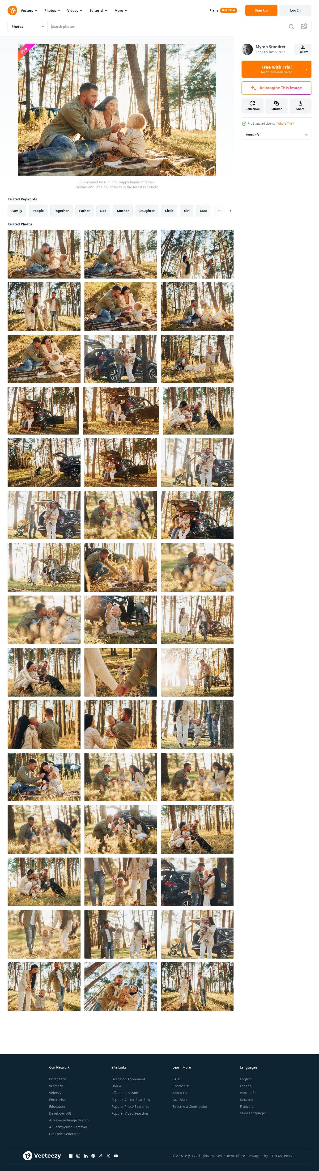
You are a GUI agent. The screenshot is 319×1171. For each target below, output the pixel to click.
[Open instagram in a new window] (78, 1156)
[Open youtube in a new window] (116, 1156)
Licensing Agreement (128, 1079)
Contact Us (181, 1086)
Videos (72, 10)
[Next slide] (226, 210)
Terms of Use (236, 1156)
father (84, 210)
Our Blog (180, 1099)
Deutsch (246, 1099)
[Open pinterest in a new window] (93, 1156)
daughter (147, 210)
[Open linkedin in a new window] (86, 1156)
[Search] (291, 26)
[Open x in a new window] (108, 1156)
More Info (252, 135)
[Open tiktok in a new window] (101, 1156)
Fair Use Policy (282, 1156)
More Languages (253, 1113)
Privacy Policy (258, 1156)
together (61, 210)
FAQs (177, 1079)
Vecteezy (56, 1086)
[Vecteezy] (12, 10)
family (16, 210)
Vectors (27, 10)
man (203, 210)
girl (187, 210)
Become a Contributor (190, 1106)
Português (248, 1093)
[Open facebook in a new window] (70, 1156)
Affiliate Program (124, 1093)
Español (246, 1086)
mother (123, 210)
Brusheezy (57, 1079)
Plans (213, 10)
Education (57, 1106)
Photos (50, 10)
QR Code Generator (64, 1134)
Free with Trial (276, 69)
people (38, 210)
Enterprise (57, 1099)
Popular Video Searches (130, 1113)
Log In (295, 10)
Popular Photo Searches (130, 1106)
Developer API (60, 1113)
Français (246, 1106)
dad (103, 210)
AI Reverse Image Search (69, 1120)
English (246, 1079)
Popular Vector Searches (130, 1099)
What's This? (285, 124)
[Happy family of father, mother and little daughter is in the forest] (44, 724)
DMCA (116, 1086)
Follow (303, 52)
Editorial (96, 10)
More (119, 10)
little (169, 210)
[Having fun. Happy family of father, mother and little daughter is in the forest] (197, 567)
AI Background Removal (68, 1127)
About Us (180, 1093)
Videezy (55, 1093)
